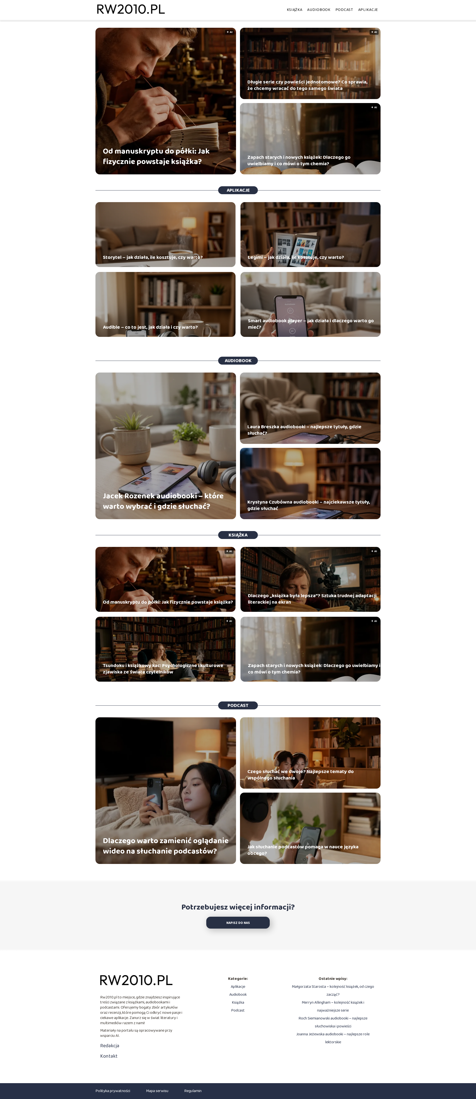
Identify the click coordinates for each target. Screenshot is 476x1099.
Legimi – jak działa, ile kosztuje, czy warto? (296, 257)
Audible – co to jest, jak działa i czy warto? (150, 327)
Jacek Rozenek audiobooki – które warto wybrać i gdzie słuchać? (163, 501)
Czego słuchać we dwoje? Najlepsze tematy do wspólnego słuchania (300, 774)
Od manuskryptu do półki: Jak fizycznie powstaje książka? (156, 156)
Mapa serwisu (157, 1091)
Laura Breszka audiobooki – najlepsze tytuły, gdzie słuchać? (304, 430)
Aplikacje (368, 10)
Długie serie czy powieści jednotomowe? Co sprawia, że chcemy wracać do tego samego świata (307, 85)
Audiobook (318, 10)
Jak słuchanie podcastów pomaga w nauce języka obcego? (302, 850)
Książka (294, 10)
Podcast (344, 10)
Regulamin (193, 1091)
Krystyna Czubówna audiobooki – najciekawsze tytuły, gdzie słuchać (308, 505)
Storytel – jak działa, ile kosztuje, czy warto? (153, 257)
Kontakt (109, 1056)
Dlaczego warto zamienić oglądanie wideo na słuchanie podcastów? (166, 846)
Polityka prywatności (112, 1091)
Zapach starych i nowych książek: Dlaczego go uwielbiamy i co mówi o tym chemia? (299, 160)
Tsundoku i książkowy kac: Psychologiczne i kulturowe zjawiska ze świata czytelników (163, 668)
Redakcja (109, 1046)
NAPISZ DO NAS (238, 923)
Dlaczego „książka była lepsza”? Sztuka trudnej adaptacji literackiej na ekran (312, 598)
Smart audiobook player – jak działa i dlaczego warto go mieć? (311, 324)
